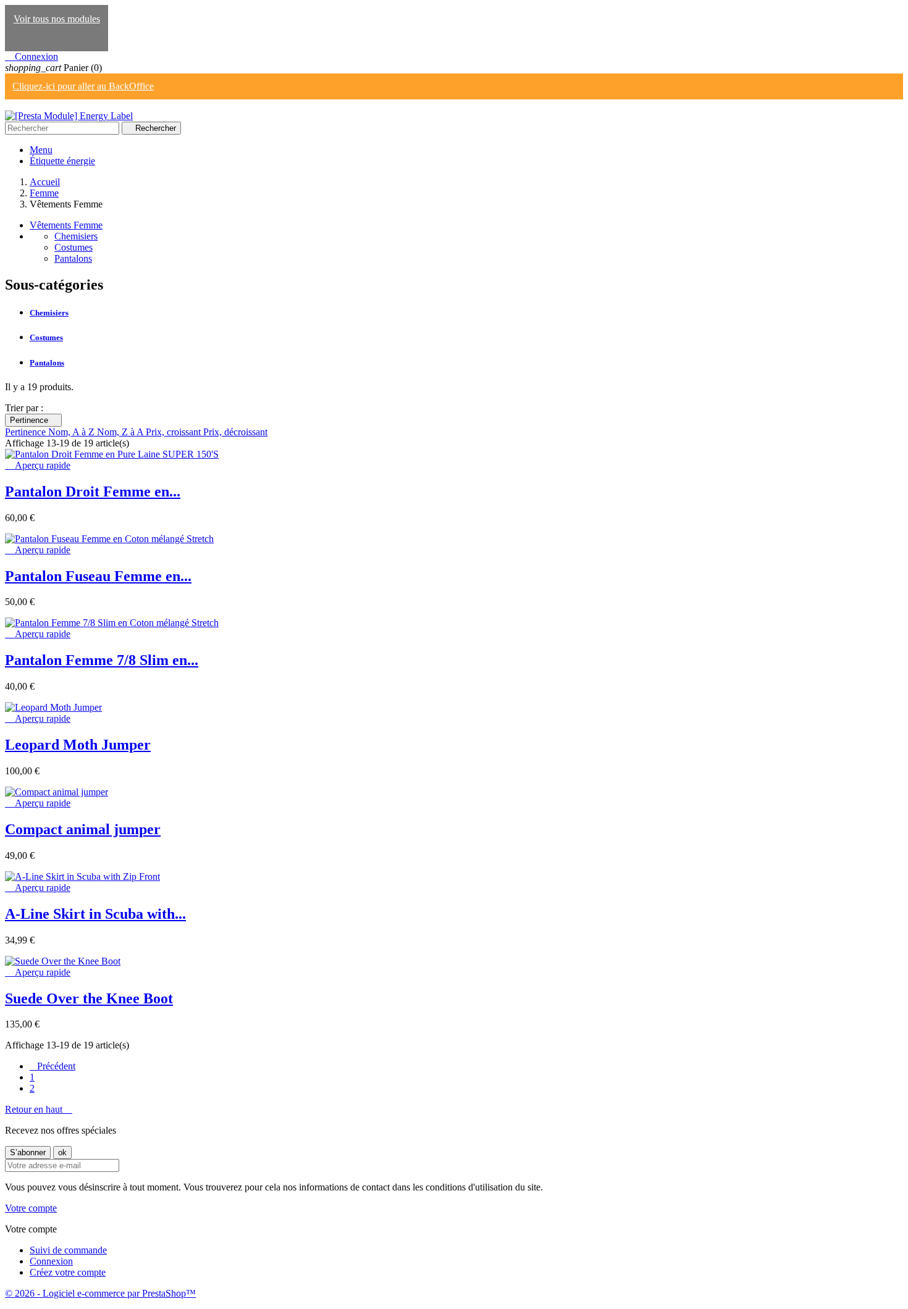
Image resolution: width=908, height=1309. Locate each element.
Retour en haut (38, 1109)
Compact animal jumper (83, 829)
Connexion (51, 1261)
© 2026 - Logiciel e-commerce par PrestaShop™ (100, 1293)
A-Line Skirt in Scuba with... (95, 914)
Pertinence (33, 420)
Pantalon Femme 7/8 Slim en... (101, 660)
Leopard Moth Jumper (78, 745)
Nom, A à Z (72, 432)
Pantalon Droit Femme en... (92, 491)
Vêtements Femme (66, 225)
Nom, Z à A (121, 432)
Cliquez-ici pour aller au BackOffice (83, 86)
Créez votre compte (68, 1272)
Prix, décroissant (235, 432)
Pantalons (73, 258)
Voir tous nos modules (57, 19)
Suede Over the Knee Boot (89, 998)
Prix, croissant (174, 432)
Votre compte (31, 1208)
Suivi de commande (68, 1250)
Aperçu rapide (37, 465)
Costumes (73, 247)
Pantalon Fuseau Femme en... (98, 576)
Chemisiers (76, 236)
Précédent (52, 1066)
